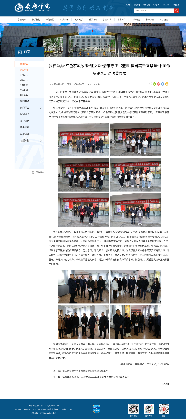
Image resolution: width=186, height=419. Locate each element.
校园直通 (24, 101)
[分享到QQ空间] (167, 84)
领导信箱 (146, 5)
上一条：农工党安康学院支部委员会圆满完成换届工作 (80, 371)
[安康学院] (32, 7)
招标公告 (24, 80)
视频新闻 (24, 90)
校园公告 (24, 75)
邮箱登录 (137, 5)
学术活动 (24, 95)
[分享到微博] (158, 84)
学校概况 (22, 19)
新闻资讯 (24, 64)
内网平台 (24, 107)
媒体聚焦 (24, 85)
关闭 (165, 384)
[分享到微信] (154, 84)
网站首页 (175, 5)
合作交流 (136, 19)
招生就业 (107, 19)
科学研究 (93, 19)
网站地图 (24, 114)
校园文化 (150, 19)
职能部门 (50, 19)
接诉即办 (156, 5)
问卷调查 (24, 127)
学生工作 (121, 19)
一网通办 (127, 5)
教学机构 (36, 19)
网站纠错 (40, 172)
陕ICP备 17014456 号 (23, 409)
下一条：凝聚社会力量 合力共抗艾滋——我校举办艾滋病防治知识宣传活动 (91, 377)
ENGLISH (166, 5)
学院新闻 (24, 70)
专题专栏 (24, 140)
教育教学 (79, 19)
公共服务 (164, 19)
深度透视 (24, 134)
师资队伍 (64, 19)
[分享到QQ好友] (162, 84)
